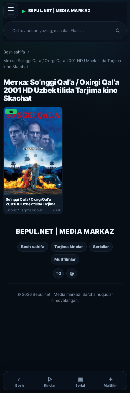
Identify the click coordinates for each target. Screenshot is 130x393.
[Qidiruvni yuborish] (118, 30)
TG (58, 273)
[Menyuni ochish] (10, 10)
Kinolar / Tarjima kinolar (24, 210)
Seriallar (101, 246)
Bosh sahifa (14, 51)
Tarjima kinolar (68, 246)
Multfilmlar (65, 259)
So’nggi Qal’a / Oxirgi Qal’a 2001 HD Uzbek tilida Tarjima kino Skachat (30, 201)
